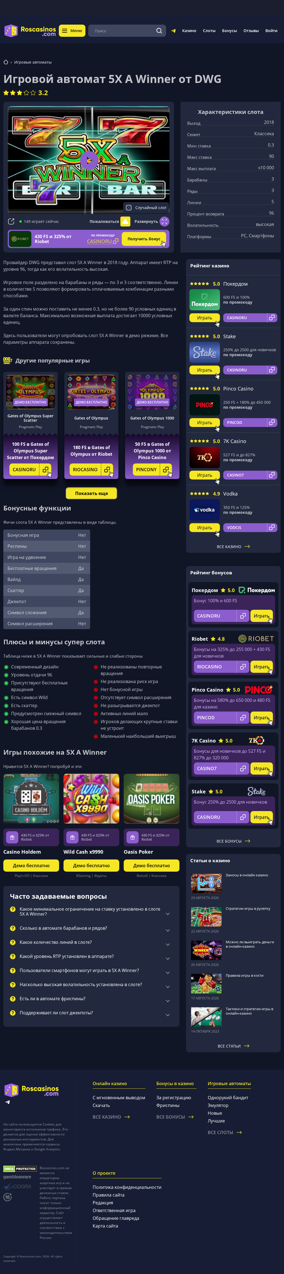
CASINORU (24, 470)
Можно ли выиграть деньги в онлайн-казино (250, 944)
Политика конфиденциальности (127, 1187)
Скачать (101, 1105)
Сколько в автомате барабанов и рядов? (63, 928)
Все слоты (220, 1132)
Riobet (200, 638)
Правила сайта (109, 1195)
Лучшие (216, 1121)
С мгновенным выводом (119, 1097)
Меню (76, 30)
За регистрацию (173, 1097)
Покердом (235, 283)
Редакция (103, 1202)
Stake (229, 336)
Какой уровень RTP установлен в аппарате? (67, 956)
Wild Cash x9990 (83, 851)
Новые (215, 1113)
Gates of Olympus (91, 418)
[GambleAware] (20, 1177)
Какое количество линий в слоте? (56, 942)
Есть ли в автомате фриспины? (52, 999)
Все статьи (229, 1046)
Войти (271, 30)
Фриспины (167, 1105)
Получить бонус (144, 238)
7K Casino (234, 441)
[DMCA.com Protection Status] (20, 1169)
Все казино (229, 546)
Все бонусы (229, 841)
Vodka (230, 493)
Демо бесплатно (30, 402)
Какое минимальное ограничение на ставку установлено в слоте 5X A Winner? (90, 911)
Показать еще (91, 493)
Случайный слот (151, 207)
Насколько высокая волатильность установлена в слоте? (81, 985)
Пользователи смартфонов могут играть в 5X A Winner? (79, 970)
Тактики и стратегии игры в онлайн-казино (249, 1011)
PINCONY (146, 470)
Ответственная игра (114, 1210)
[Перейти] (173, 32)
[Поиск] (159, 31)
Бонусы (229, 30)
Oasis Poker (138, 851)
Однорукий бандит (228, 1097)
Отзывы (251, 30)
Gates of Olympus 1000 (152, 418)
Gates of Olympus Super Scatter (30, 418)
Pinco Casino (238, 388)
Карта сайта (105, 1226)
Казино (189, 30)
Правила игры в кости (244, 975)
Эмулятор (218, 1105)
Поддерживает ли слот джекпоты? (56, 1013)
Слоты (209, 30)
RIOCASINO (85, 470)
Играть (204, 318)
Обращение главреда (116, 1218)
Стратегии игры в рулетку (248, 908)
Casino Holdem (22, 851)
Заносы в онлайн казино (247, 875)
